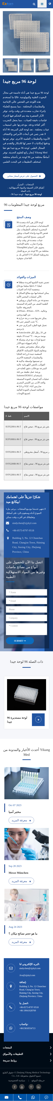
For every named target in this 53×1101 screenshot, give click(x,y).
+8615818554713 (27, 1028)
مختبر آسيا (15, 811)
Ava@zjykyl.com (27, 975)
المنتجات (30, 184)
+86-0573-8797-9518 (29, 1007)
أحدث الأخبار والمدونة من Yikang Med (26, 752)
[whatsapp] (33, 1097)
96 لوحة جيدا (17, 194)
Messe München (18, 872)
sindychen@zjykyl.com (29, 968)
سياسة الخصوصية (16, 1080)
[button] (48, 65)
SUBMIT (19, 641)
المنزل (20, 184)
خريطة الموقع (38, 1080)
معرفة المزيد (20, 820)
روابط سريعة (10, 1060)
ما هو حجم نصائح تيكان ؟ (23, 933)
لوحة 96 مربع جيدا (33, 194)
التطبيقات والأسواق (13, 1054)
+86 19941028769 (27, 1010)
